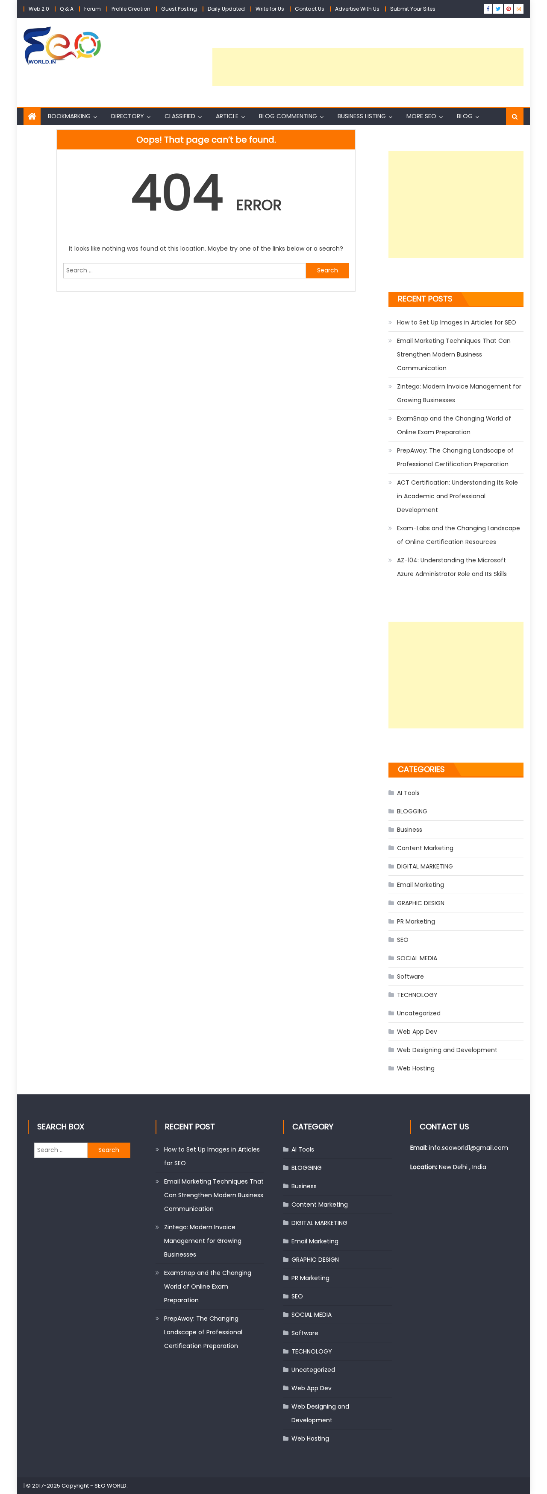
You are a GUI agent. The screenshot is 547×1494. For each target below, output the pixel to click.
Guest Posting (179, 8)
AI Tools (408, 793)
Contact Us (309, 8)
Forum (92, 8)
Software (410, 976)
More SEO (421, 116)
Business (409, 829)
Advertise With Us (357, 8)
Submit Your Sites (412, 8)
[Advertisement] (367, 67)
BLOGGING (412, 811)
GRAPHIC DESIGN (420, 903)
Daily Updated (226, 8)
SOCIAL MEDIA (417, 958)
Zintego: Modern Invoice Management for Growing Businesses (459, 393)
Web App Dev (417, 1031)
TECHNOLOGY (417, 995)
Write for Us (270, 8)
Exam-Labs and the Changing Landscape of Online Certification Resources (458, 535)
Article (227, 116)
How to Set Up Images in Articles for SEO (456, 322)
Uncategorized (419, 1013)
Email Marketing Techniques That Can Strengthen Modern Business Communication (454, 354)
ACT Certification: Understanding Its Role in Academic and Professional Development (457, 496)
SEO (403, 940)
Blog (465, 116)
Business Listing (362, 116)
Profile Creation (131, 8)
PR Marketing (416, 921)
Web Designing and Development (447, 1050)
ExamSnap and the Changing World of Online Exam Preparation (454, 425)
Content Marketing (425, 848)
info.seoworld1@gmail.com (468, 1147)
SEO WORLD (110, 1486)
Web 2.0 (39, 8)
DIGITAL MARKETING (425, 866)
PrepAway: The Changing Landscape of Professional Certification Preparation (455, 457)
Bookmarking (69, 116)
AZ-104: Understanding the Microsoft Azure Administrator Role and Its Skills (452, 567)
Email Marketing (420, 884)
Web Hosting (416, 1068)
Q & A (67, 8)
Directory (127, 116)
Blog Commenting (288, 116)
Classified (180, 116)
